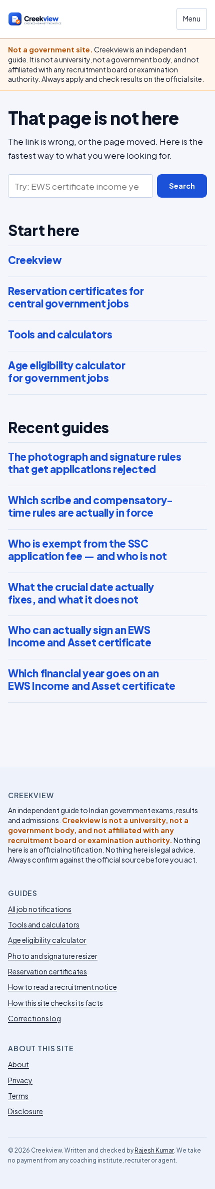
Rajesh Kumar (154, 1150)
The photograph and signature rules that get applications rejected (94, 463)
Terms (18, 1095)
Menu (191, 18)
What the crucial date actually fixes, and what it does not (81, 593)
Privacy (20, 1080)
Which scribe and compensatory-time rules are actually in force (90, 506)
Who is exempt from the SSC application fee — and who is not (87, 550)
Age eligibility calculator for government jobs (66, 371)
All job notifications (40, 908)
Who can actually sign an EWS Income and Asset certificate (80, 636)
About (18, 1064)
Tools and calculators (60, 334)
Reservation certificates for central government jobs (76, 297)
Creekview (35, 260)
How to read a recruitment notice (62, 986)
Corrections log (34, 1018)
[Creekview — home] (43, 19)
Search (182, 185)
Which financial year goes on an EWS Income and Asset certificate (92, 679)
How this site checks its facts (55, 1002)
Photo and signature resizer (53, 955)
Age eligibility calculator (47, 939)
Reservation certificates (47, 971)
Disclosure (25, 1111)
